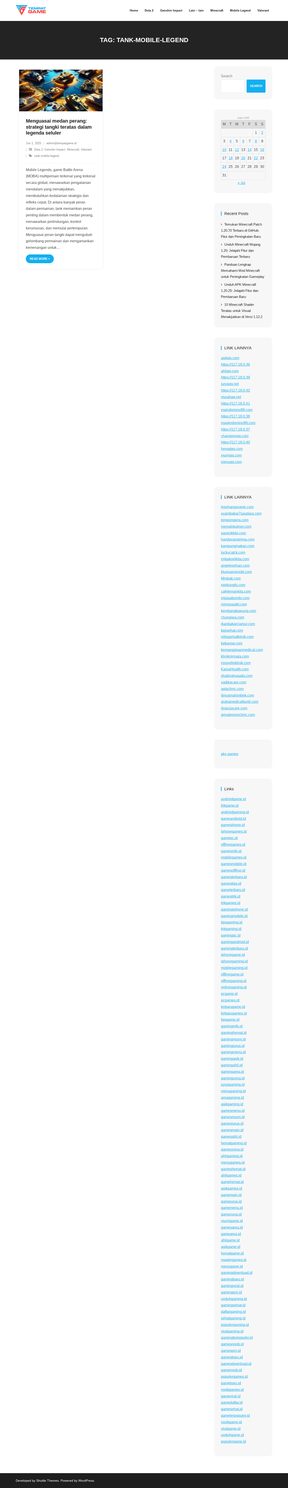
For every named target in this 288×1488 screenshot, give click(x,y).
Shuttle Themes (47, 1480)
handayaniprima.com (237, 539)
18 (231, 158)
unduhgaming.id (234, 1299)
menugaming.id (233, 1091)
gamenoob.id (231, 1370)
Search (226, 76)
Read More (38, 259)
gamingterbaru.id (234, 948)
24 (224, 167)
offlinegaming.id (233, 981)
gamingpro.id (231, 1292)
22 (256, 158)
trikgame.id (229, 805)
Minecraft (73, 149)
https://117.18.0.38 (235, 416)
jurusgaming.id (233, 1084)
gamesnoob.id (232, 1344)
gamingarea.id (232, 1072)
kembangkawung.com (238, 611)
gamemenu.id (232, 1208)
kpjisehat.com (232, 630)
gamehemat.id (232, 1182)
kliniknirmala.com (235, 656)
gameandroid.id (233, 819)
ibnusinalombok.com (237, 695)
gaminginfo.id (232, 1026)
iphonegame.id (233, 955)
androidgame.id (233, 799)
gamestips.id (231, 883)
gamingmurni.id (233, 1039)
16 (262, 150)
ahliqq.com (229, 371)
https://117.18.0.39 (235, 377)
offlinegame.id (232, 974)
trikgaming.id (231, 929)
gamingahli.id (232, 1065)
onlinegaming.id (234, 987)
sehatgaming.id (233, 1318)
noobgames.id (232, 1390)
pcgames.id (230, 1000)
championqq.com (234, 436)
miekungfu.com (233, 585)
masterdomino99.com (238, 423)
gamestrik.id (230, 896)
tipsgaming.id (231, 922)
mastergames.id (233, 1260)
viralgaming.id (232, 1331)
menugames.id (233, 1162)
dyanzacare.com (234, 708)
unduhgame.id (232, 1435)
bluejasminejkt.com (236, 572)
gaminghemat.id (234, 1033)
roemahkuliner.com (236, 526)
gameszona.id (232, 1149)
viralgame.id (231, 1429)
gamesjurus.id (232, 1123)
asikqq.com (230, 358)
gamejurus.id (231, 1201)
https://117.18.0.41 (235, 403)
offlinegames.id (233, 844)
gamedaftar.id (232, 1402)
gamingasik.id (232, 1059)
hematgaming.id (234, 1143)
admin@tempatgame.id (61, 143)
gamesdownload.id (236, 1364)
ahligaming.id (232, 1156)
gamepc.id (229, 838)
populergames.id (234, 1376)
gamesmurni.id (233, 1117)
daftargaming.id (233, 1312)
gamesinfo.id (231, 851)
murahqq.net (231, 397)
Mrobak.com (231, 578)
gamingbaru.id (232, 1279)
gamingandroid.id (235, 942)
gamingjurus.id (233, 1046)
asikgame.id (230, 1247)
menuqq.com (231, 462)
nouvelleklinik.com (236, 663)
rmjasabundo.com (235, 598)
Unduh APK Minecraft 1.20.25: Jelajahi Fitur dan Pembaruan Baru (239, 291)
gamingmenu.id (233, 1052)
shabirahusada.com (236, 676)
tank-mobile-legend (46, 156)
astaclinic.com (232, 689)
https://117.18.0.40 (235, 442)
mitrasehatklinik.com (237, 637)
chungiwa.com (232, 617)
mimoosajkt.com (234, 604)
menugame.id (232, 1266)
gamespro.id (231, 1351)
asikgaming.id (232, 1104)
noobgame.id (231, 1422)
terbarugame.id (233, 1007)
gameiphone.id (233, 825)
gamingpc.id (231, 935)
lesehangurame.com (237, 507)
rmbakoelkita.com (235, 559)
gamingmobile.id (234, 916)
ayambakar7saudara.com (241, 513)
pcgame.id (229, 994)
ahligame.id (230, 1240)
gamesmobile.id (233, 864)
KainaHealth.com (235, 669)
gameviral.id (231, 1396)
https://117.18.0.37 (235, 429)
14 (250, 150)
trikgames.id (230, 903)
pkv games (229, 754)
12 (237, 150)
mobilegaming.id (234, 968)
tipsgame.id (230, 1020)
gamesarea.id (232, 1227)
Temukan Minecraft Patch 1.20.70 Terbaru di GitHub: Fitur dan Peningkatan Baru (241, 230)
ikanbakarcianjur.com (238, 624)
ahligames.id (231, 1175)
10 (224, 150)
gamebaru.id (231, 1383)
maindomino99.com (236, 410)
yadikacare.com (233, 682)
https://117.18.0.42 (235, 390)
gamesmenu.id (233, 1111)
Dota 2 (38, 149)
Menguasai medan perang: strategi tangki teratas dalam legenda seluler (59, 127)
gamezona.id (231, 1214)
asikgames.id (231, 1188)
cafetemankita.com (236, 591)
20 (243, 158)
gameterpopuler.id (235, 1415)
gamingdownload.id (236, 1273)
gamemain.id (231, 1195)
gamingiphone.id (234, 909)
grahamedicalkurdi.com (239, 702)
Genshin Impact (55, 149)
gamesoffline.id (233, 870)
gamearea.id (231, 1234)
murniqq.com (231, 455)
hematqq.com (232, 449)
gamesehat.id (232, 1409)
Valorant (86, 149)
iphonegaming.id (234, 961)
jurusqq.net (230, 384)
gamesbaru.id (232, 1357)
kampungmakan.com (237, 546)
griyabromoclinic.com (238, 715)
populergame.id (233, 1441)
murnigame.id (232, 1221)
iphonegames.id (234, 831)
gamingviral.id (232, 1286)
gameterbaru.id (233, 890)
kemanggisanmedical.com (242, 650)
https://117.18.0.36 (235, 364)
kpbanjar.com (231, 643)
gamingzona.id (233, 1078)
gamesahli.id (231, 1136)
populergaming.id (235, 1325)
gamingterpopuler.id (237, 1337)
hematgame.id (232, 1253)
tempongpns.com (234, 520)
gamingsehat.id (233, 1305)
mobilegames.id (233, 857)
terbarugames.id (234, 1013)
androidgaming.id (235, 812)
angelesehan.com (235, 565)
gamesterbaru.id (234, 877)
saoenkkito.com (233, 533)
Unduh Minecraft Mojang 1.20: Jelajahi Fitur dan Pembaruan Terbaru (240, 250)
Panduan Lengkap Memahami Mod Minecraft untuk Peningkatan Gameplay (242, 271)
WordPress (86, 1480)
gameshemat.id (233, 1169)
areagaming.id (232, 1097)
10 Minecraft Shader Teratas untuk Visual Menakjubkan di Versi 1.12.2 (241, 311)
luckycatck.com (233, 552)
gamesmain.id (232, 1130)
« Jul (241, 183)
